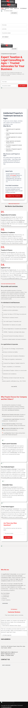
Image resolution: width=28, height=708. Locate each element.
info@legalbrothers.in (9, 653)
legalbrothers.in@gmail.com (11, 652)
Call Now (14, 48)
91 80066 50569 (10, 655)
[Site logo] (8, 1)
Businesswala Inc (7, 707)
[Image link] (7, 703)
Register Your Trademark (14, 195)
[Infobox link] (14, 11)
